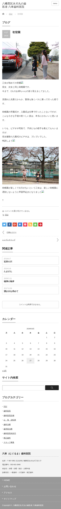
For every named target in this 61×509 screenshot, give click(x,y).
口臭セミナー (11, 232)
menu (55, 3)
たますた (8, 271)
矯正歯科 (7, 438)
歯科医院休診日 (10, 433)
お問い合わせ (10, 486)
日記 (10, 14)
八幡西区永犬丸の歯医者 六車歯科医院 (28, 505)
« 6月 (4, 371)
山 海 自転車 (10, 420)
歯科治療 (7, 425)
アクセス (8, 492)
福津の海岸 (9, 281)
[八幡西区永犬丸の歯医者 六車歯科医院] (14, 5)
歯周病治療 (8, 429)
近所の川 (8, 261)
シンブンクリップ (8, 240)
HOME (7, 480)
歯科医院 (7, 411)
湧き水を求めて (12, 291)
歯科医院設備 (9, 415)
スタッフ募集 (9, 442)
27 (30, 360)
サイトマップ (10, 499)
